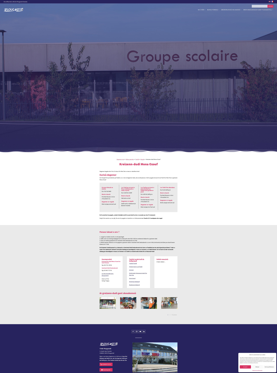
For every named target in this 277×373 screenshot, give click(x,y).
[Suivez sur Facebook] (133, 331)
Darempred (106, 370)
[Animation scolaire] (149, 303)
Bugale (142, 159)
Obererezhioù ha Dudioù (230, 10)
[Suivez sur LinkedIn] (143, 331)
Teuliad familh (133, 263)
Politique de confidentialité (257, 370)
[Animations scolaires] (169, 303)
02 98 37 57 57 (106, 364)
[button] (274, 354)
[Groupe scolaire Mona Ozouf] (108, 303)
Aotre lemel (132, 278)
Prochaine (174, 315)
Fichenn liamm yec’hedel (135, 267)
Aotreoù (131, 270)
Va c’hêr (201, 10)
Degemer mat (120, 159)
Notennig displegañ (134, 281)
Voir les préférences (269, 367)
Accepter (245, 367)
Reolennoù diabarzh (134, 285)
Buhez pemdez (212, 10)
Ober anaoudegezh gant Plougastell (257, 10)
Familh (137, 159)
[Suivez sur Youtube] (140, 331)
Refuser (257, 367)
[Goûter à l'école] (128, 303)
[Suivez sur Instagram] (136, 331)
